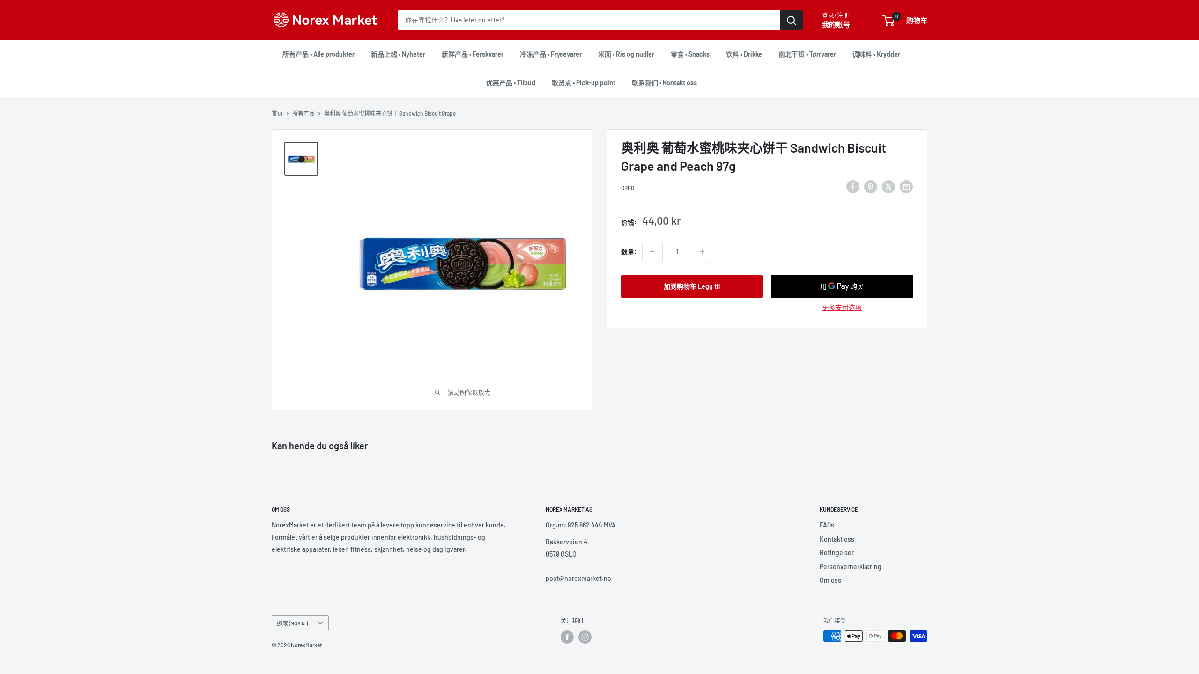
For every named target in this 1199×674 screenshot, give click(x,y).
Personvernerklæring (850, 567)
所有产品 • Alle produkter (318, 54)
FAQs (827, 525)
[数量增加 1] (702, 252)
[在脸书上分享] (852, 186)
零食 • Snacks (690, 54)
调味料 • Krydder (876, 54)
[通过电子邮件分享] (906, 186)
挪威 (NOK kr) (292, 623)
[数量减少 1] (652, 252)
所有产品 (303, 113)
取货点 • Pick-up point (583, 83)
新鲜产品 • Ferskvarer (472, 54)
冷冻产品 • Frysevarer (551, 54)
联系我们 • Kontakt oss (664, 83)
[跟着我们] (567, 637)
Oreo (627, 187)
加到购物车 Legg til (692, 286)
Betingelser (837, 553)
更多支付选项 (842, 307)
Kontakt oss (837, 539)
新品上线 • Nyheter (398, 54)
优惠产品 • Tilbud (510, 83)
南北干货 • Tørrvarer (807, 54)
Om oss (830, 580)
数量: (629, 252)
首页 (277, 113)
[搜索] (791, 20)
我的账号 (836, 24)
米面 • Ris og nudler (626, 54)
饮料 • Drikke (744, 54)
